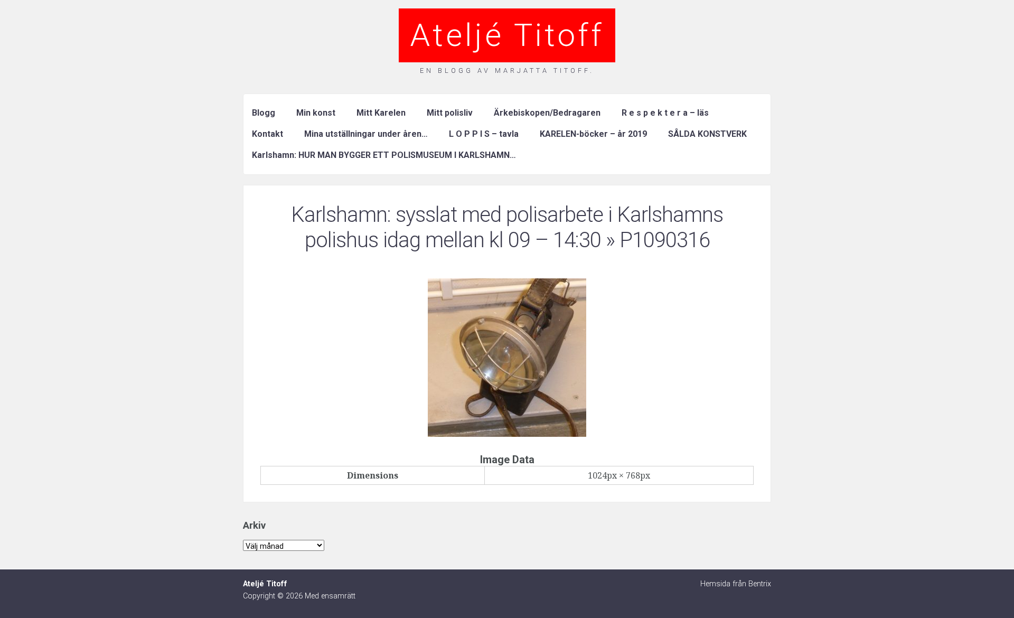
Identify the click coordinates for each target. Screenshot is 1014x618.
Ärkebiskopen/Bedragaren (547, 113)
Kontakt (267, 134)
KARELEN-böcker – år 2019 (593, 134)
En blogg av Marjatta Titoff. (507, 70)
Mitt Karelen (381, 113)
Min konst (315, 113)
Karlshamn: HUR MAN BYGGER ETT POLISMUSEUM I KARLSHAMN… (384, 155)
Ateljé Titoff (507, 35)
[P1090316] (507, 433)
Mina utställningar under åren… (366, 134)
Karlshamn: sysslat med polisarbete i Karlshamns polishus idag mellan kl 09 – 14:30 (507, 227)
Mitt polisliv (450, 113)
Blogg (263, 113)
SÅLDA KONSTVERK (707, 134)
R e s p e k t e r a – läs (665, 113)
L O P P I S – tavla (484, 134)
